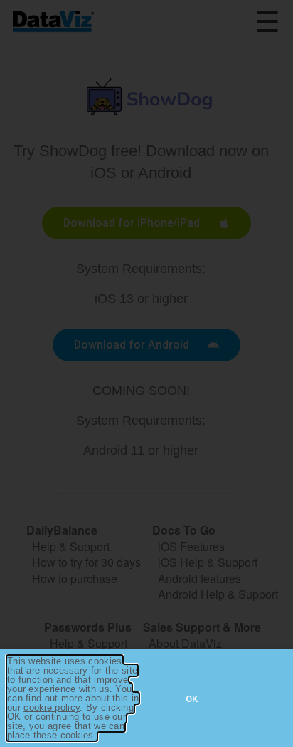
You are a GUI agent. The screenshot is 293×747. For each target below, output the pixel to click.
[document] (146, 373)
